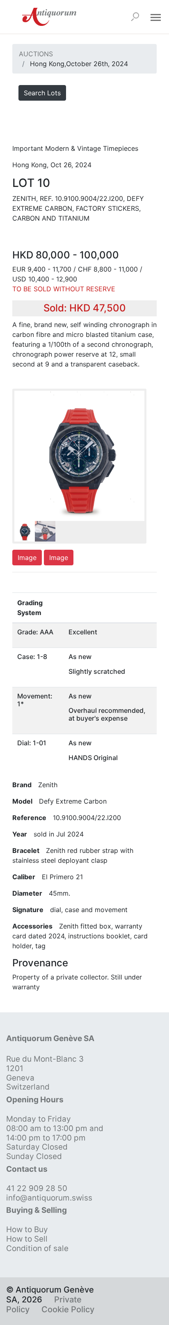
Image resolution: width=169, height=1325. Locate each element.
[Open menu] (155, 17)
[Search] (135, 17)
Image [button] (27, 557)
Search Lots (42, 93)
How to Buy (27, 1229)
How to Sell (27, 1239)
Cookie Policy (67, 1309)
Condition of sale (37, 1248)
